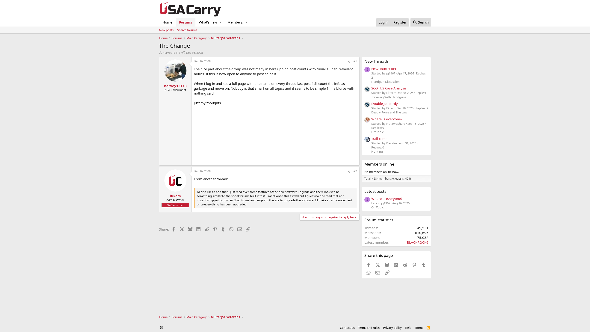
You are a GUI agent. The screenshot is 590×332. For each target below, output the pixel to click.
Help (408, 328)
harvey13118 (171, 52)
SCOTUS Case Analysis (389, 88)
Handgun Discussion (385, 82)
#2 (355, 171)
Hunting (377, 151)
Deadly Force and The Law (389, 112)
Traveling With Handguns (388, 97)
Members (235, 22)
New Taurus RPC (384, 68)
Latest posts (375, 191)
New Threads (376, 61)
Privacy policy (392, 328)
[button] (221, 22)
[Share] (349, 61)
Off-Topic (377, 132)
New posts (166, 30)
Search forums (187, 30)
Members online (379, 164)
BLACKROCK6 (417, 242)
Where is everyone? (386, 119)
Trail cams (379, 138)
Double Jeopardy (384, 103)
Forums (185, 22)
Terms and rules (369, 328)
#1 (355, 61)
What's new (208, 22)
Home (167, 22)
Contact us (347, 328)
